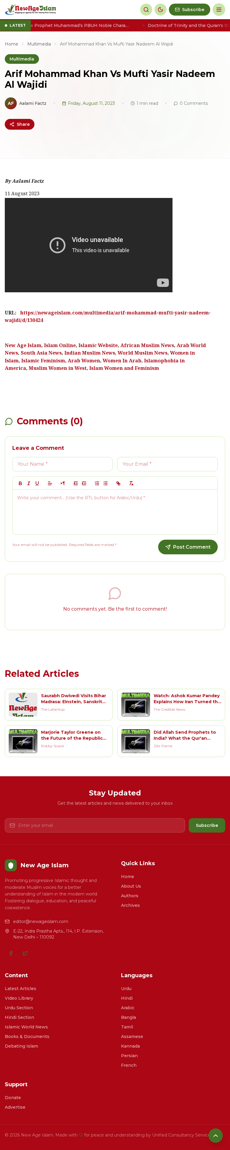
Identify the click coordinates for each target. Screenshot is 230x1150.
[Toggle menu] (219, 9)
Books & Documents (27, 1036)
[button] (50, 483)
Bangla (128, 1017)
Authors (129, 895)
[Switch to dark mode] (161, 10)
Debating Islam (21, 1046)
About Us (131, 886)
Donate (13, 1097)
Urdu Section (19, 1007)
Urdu (126, 988)
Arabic (127, 1007)
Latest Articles (20, 988)
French (129, 1065)
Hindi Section (19, 1017)
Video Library (19, 998)
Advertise (15, 1107)
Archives (130, 905)
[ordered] (97, 483)
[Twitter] (25, 953)
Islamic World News (26, 1027)
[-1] (76, 483)
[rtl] (63, 483)
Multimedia (39, 44)
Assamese (132, 1036)
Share (23, 124)
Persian (129, 1055)
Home (11, 44)
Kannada (130, 1046)
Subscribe (207, 825)
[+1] (84, 483)
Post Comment (192, 547)
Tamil (127, 1027)
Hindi (127, 998)
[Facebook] (11, 953)
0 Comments (194, 103)
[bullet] (105, 483)
